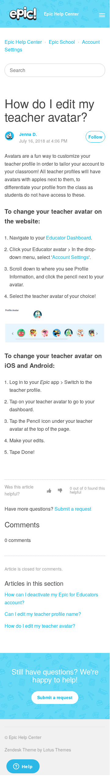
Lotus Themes (57, 750)
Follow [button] (95, 137)
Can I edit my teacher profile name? (43, 613)
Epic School (62, 41)
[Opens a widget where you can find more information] (23, 767)
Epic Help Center (61, 14)
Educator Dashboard (68, 237)
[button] (49, 490)
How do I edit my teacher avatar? (40, 625)
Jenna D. (28, 134)
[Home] (23, 13)
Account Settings (70, 257)
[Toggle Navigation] (102, 13)
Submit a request (73, 508)
